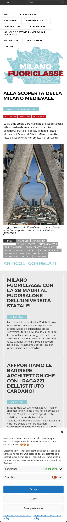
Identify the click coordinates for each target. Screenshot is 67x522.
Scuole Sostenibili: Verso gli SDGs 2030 (24, 33)
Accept (33, 489)
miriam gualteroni (15, 253)
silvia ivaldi (40, 256)
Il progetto (28, 14)
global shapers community (40, 247)
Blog (7, 14)
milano (9, 250)
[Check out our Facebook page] (4, 2)
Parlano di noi (36, 20)
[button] (62, 431)
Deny (34, 498)
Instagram (34, 40)
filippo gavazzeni (48, 244)
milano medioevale (50, 250)
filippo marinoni (13, 247)
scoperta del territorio (18, 256)
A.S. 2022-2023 (10, 116)
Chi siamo (10, 20)
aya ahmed (23, 241)
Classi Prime (24, 116)
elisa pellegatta (26, 244)
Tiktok (9, 46)
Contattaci (38, 26)
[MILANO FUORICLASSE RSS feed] (8, 2)
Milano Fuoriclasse (26, 250)
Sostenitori (12, 26)
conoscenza (38, 241)
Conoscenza (38, 116)
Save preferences (33, 508)
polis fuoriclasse (37, 253)
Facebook (11, 40)
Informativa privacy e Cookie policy (17, 517)
